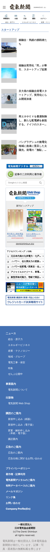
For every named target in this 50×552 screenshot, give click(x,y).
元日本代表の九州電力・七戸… (26, 256)
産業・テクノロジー (19, 350)
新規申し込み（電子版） (21, 424)
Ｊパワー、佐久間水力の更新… (26, 261)
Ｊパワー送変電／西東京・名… (26, 266)
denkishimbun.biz (25, 243)
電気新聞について (18, 389)
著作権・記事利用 (15, 474)
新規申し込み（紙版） (20, 419)
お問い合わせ (13, 503)
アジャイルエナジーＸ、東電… (26, 272)
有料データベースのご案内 (20, 485)
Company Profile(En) (18, 508)
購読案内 (13, 439)
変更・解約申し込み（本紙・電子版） (19, 432)
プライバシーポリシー (18, 468)
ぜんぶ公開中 (15, 374)
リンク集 (11, 497)
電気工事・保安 (16, 362)
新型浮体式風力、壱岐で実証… (26, 277)
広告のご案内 (15, 452)
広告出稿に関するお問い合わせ (25, 458)
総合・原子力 (10, 22)
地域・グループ (26, 258)
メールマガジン (14, 491)
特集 (22, 269)
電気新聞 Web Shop (19, 403)
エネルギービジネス (29, 22)
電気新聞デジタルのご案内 (20, 479)
